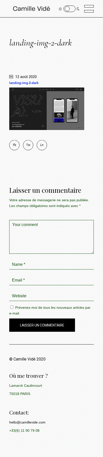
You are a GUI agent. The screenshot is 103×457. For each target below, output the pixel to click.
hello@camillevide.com (27, 422)
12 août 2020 (25, 76)
